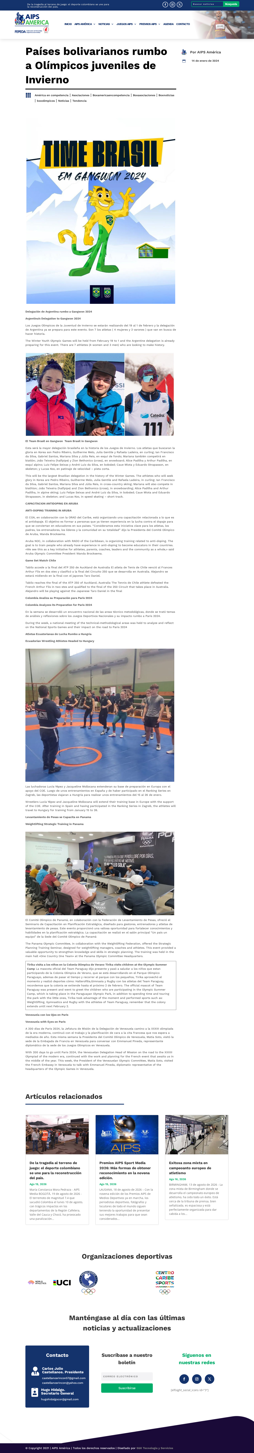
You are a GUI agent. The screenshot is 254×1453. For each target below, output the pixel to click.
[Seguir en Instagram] (172, 4)
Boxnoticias (166, 95)
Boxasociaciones (144, 95)
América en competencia (51, 95)
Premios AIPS (148, 24)
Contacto (183, 24)
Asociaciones (80, 95)
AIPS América (83, 24)
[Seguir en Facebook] (165, 4)
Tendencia (79, 100)
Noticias (104, 24)
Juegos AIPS (124, 24)
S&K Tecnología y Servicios (155, 1448)
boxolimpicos (46, 100)
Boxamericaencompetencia (111, 95)
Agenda (168, 24)
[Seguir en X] (179, 4)
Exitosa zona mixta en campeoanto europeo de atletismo (190, 1168)
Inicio (68, 24)
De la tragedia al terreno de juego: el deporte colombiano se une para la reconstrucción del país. (68, 5)
